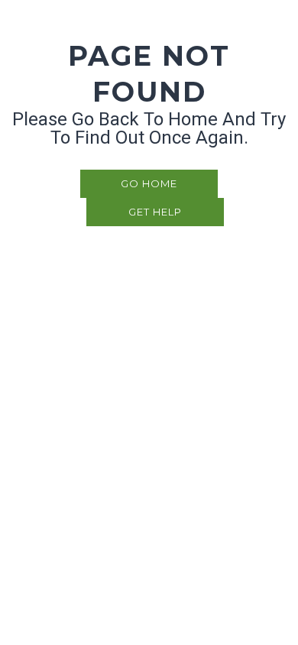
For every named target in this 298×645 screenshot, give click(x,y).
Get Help (155, 212)
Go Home (149, 183)
